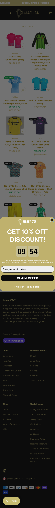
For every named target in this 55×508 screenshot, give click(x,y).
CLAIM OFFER (27, 278)
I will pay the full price (27, 286)
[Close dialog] (52, 220)
